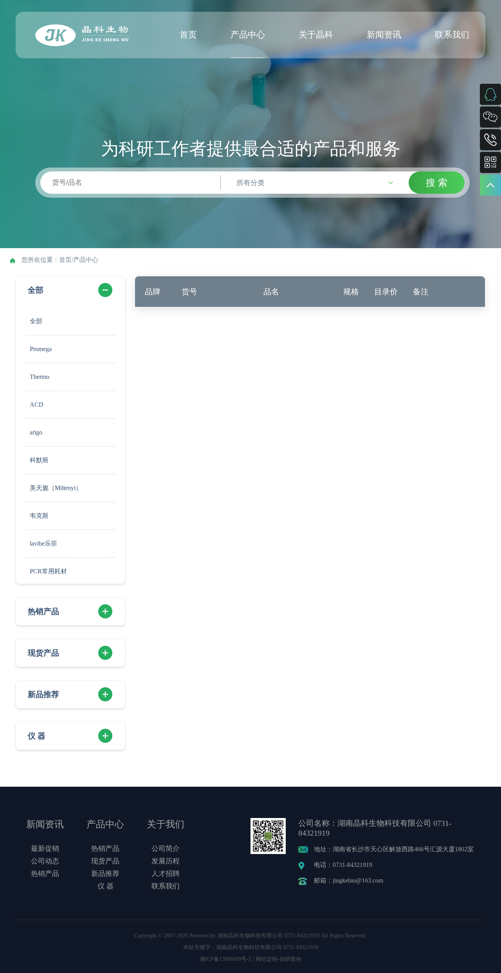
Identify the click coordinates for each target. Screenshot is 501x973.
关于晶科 (316, 35)
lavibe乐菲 (43, 543)
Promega (41, 349)
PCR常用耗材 (48, 571)
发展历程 (165, 861)
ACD (36, 404)
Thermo (39, 376)
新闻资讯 (384, 35)
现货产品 (43, 653)
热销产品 (43, 611)
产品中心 (248, 35)
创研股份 (290, 959)
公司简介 (165, 848)
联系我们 (452, 35)
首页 (188, 35)
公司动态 (45, 861)
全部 (35, 290)
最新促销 (45, 848)
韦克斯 (39, 515)
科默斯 (39, 460)
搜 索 (436, 182)
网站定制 (267, 959)
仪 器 (36, 736)
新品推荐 (43, 694)
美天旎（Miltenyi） (56, 488)
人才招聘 (165, 874)
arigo (36, 432)
